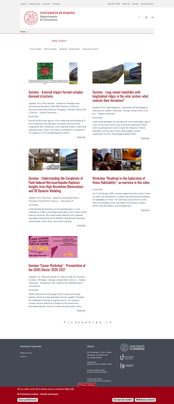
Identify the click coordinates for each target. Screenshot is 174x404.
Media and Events (90, 49)
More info (69, 389)
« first (65, 322)
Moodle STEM (114, 4)
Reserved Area (147, 4)
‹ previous (68, 322)
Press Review (50, 49)
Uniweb (135, 4)
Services (23, 356)
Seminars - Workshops (69, 49)
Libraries (46, 4)
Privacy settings (87, 385)
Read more (81, 137)
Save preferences (28, 400)
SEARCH (148, 21)
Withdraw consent (145, 400)
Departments (34, 4)
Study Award (35, 49)
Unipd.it (23, 4)
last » (111, 322)
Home (23, 32)
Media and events (26, 353)
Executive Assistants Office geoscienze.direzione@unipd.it (97, 371)
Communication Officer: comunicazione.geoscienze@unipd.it (99, 380)
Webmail (126, 4)
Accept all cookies (123, 400)
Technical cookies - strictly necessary (39, 394)
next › (107, 322)
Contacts (56, 4)
